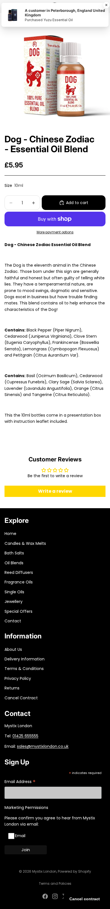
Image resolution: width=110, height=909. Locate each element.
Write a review (55, 491)
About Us (13, 649)
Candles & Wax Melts (25, 543)
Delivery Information (25, 659)
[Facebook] (45, 896)
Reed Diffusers (19, 572)
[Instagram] (55, 896)
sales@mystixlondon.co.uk (43, 746)
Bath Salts (14, 553)
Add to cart (77, 202)
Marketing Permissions (26, 807)
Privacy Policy (18, 678)
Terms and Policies (55, 883)
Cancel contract (84, 899)
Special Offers (18, 611)
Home (10, 533)
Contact (13, 621)
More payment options (55, 232)
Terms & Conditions (24, 668)
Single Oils (14, 592)
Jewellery (14, 601)
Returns (12, 688)
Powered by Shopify (74, 871)
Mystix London (44, 871)
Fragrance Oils (19, 582)
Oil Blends (14, 563)
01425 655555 (25, 736)
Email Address (20, 782)
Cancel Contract (21, 698)
